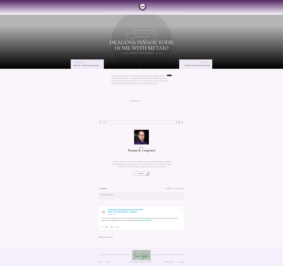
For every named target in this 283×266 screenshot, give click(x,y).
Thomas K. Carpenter (129, 53)
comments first (179, 188)
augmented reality (146, 53)
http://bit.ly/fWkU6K (144, 220)
